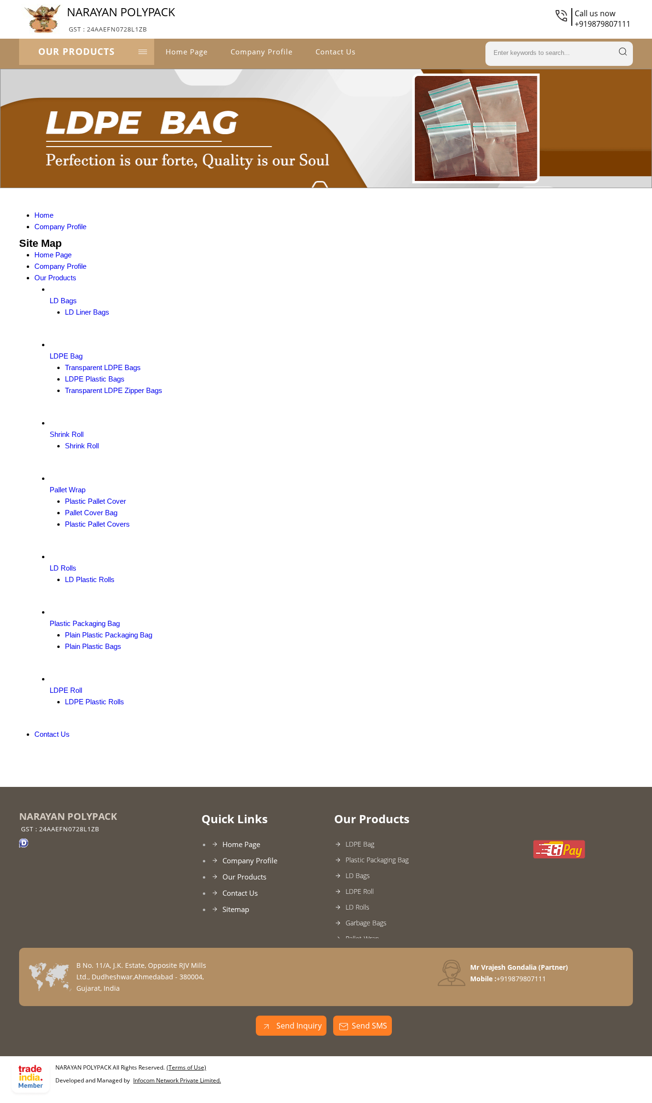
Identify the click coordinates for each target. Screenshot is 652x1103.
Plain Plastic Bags (93, 646)
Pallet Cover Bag (91, 513)
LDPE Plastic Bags (95, 379)
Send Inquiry (298, 1025)
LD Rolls (63, 568)
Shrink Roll (67, 434)
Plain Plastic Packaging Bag (108, 635)
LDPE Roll (66, 690)
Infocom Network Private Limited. (177, 1080)
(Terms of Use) (186, 1067)
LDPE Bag (66, 356)
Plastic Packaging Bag (85, 623)
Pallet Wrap (67, 490)
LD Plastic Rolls (90, 579)
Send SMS (369, 1025)
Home (43, 215)
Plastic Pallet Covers (97, 524)
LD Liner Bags (87, 312)
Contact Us (335, 51)
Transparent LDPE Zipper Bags (113, 390)
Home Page (187, 51)
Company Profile (262, 51)
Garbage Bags (366, 922)
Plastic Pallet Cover (95, 501)
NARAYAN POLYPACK (121, 18)
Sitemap (235, 909)
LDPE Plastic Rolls (94, 702)
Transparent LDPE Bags (103, 367)
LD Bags (63, 301)
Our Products (76, 51)
